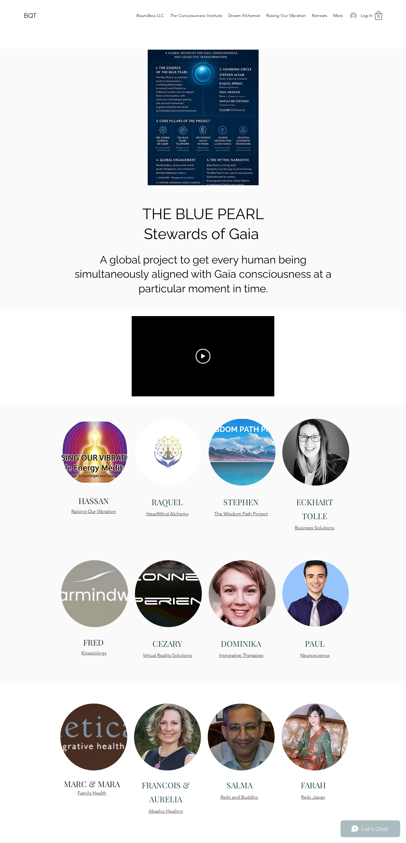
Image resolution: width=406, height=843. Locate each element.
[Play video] (203, 356)
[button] (378, 15)
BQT (30, 15)
